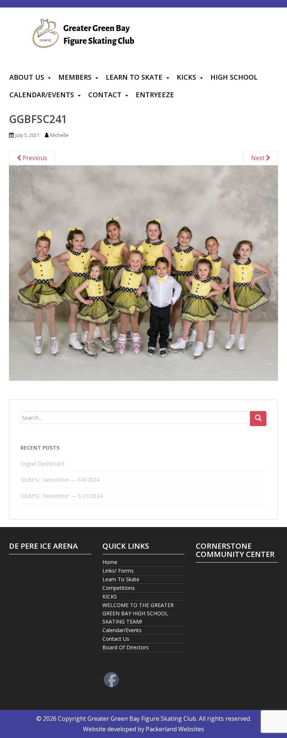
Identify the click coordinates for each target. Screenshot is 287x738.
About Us (26, 77)
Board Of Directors (125, 647)
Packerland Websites (175, 729)
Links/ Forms (118, 570)
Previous (34, 158)
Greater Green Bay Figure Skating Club (141, 718)
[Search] (258, 418)
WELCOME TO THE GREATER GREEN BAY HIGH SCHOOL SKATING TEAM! (138, 613)
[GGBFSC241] (143, 272)
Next (258, 158)
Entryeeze (155, 94)
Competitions (118, 587)
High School (233, 77)
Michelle (59, 135)
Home (109, 562)
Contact (104, 94)
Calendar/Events (41, 94)
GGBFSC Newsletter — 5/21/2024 (61, 495)
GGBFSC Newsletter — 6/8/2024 (60, 479)
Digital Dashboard (42, 463)
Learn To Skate (134, 77)
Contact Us (115, 638)
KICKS (186, 77)
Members (75, 77)
